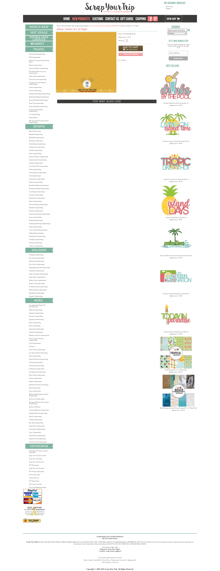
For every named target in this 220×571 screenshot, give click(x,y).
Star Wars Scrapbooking (36, 423)
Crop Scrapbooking (35, 343)
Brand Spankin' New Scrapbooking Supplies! (75, 26)
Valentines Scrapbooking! (36, 270)
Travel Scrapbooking (162, 542)
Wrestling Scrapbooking (36, 239)
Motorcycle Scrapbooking (36, 399)
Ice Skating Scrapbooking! (37, 191)
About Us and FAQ (94, 560)
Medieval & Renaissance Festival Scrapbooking (38, 395)
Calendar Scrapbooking (36, 332)
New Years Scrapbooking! (36, 258)
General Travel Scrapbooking (37, 79)
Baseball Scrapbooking (36, 134)
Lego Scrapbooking (35, 391)
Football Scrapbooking (36, 163)
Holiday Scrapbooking (87, 544)
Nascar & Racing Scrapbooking (38, 100)
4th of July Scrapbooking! (37, 264)
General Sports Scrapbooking (37, 172)
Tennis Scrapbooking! (35, 227)
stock (145, 542)
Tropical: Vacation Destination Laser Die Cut (176, 293)
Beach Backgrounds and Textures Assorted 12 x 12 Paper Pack (178, 408)
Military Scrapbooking (35, 310)
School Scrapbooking (35, 416)
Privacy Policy (105, 560)
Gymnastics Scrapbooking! (37, 179)
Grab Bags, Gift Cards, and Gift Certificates (38, 451)
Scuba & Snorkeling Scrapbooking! (39, 214)
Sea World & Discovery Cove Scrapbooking (37, 72)
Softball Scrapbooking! (36, 220)
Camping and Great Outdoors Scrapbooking (37, 83)
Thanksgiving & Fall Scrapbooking (39, 267)
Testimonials (115, 560)
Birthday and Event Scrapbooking (39, 335)
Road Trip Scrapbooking (36, 103)
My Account (169, 6)
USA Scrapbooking (34, 57)
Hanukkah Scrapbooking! (36, 293)
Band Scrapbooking (35, 131)
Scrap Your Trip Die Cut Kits (37, 455)
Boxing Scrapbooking (35, 242)
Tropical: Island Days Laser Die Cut (176, 217)
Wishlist (168, 8)
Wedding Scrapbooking (99, 544)
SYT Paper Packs (34, 481)
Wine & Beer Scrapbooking (37, 435)
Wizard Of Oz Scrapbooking (37, 438)
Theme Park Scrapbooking (37, 76)
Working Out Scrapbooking (37, 236)
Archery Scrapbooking (36, 246)
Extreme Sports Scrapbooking (38, 160)
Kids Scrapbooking (34, 388)
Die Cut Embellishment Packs (37, 487)
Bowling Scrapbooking (36, 140)
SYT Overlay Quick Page (36, 471)
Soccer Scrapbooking (35, 217)
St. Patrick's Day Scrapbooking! (38, 286)
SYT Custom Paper (34, 474)
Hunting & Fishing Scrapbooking (39, 97)
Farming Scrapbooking (36, 362)
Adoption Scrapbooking (36, 313)
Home (58, 26)
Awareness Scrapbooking (36, 329)
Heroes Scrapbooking (35, 378)
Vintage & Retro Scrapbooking (38, 413)
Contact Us (123, 560)
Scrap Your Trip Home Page (93, 7)
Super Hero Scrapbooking (36, 426)
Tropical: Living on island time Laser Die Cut (176, 141)
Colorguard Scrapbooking (36, 147)
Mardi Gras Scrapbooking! (37, 283)
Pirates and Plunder (34, 407)
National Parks (33, 117)
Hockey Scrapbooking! (36, 182)
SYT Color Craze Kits (35, 484)
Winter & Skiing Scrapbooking (38, 106)
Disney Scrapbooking (35, 65)
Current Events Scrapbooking (37, 442)
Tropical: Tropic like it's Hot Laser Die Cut (176, 179)
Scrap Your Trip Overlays (36, 468)
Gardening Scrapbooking (36, 365)
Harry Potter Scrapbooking (37, 375)
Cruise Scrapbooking (35, 90)
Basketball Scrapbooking (36, 137)
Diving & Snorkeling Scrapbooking (39, 93)
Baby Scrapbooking (35, 322)
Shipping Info (132, 560)
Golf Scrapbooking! (35, 176)
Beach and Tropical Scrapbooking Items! (39, 61)
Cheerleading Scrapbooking (37, 144)
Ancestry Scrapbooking (36, 316)
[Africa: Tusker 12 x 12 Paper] (86, 92)
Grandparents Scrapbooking (37, 372)
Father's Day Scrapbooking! (37, 277)
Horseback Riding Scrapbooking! (39, 185)
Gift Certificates (106, 562)
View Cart (115, 562)
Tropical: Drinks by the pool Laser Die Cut (176, 103)
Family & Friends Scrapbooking (38, 359)
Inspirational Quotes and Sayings (38, 384)
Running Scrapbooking (36, 211)
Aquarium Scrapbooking (36, 319)
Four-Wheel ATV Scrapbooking (38, 166)
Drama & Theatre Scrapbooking (38, 156)
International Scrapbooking (37, 54)
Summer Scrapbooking (36, 296)
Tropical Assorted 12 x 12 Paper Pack (176, 370)
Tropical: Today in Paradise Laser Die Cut (176, 332)
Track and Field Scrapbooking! (38, 230)
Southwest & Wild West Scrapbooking (36, 110)
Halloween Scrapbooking (36, 261)
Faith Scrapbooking (35, 356)
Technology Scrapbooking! (37, 429)
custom (152, 542)
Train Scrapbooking (35, 432)
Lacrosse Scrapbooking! (36, 195)
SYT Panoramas (33, 465)
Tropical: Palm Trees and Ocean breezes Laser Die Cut (176, 255)
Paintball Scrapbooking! (36, 207)
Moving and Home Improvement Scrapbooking (39, 121)
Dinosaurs (32, 346)
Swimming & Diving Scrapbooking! (40, 223)
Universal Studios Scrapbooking (38, 68)
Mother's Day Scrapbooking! (37, 280)
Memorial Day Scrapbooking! (38, 290)
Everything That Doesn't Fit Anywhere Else (37, 305)
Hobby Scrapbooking (35, 381)
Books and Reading (34, 326)
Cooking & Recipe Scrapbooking (39, 410)
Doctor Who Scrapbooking (37, 349)
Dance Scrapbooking (35, 153)
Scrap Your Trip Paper (35, 458)
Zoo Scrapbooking (34, 114)
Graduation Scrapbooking (36, 368)
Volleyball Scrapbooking (36, 233)
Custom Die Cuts (34, 478)
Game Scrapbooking (35, 169)
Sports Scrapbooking (186, 542)
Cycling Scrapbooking (35, 150)
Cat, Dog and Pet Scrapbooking (38, 353)
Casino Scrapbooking (35, 87)
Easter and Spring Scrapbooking (38, 274)
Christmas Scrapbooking (36, 255)
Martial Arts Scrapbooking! (37, 198)
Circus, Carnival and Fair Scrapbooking (36, 339)
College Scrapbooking (35, 419)
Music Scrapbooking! (35, 201)
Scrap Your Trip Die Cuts (36, 462)
